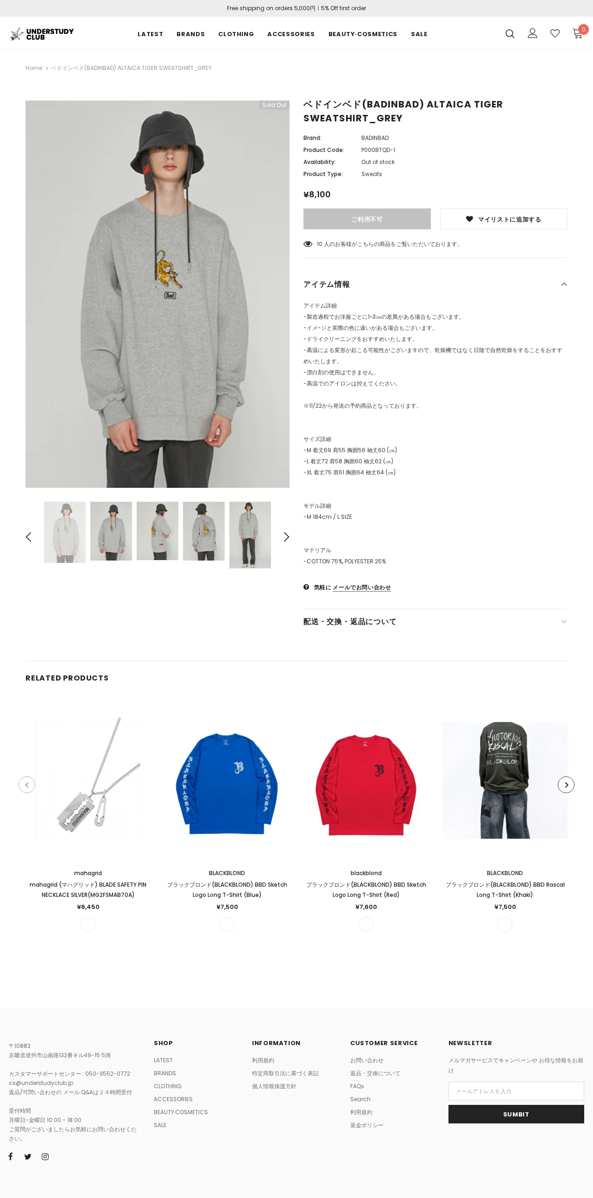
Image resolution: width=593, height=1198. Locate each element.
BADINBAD (375, 138)
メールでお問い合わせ (362, 587)
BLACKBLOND (227, 873)
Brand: (312, 138)
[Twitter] (27, 1156)
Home (33, 68)
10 (319, 244)
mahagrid (88, 873)
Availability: (319, 162)
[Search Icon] (510, 33)
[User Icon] (533, 33)
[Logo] (41, 33)
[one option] (88, 925)
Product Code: (323, 150)
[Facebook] (10, 1156)
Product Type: (323, 174)
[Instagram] (45, 1156)
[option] (157, 294)
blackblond (366, 873)
